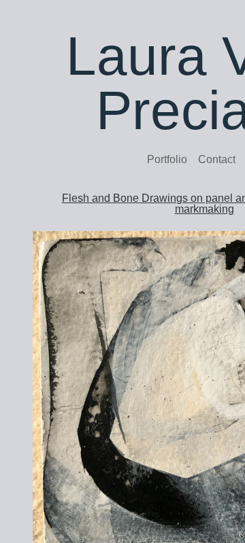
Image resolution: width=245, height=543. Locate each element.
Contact (216, 159)
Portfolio (167, 159)
